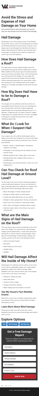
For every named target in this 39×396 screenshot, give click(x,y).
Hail (4, 324)
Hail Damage (12, 324)
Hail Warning (25, 324)
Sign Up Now (19, 376)
